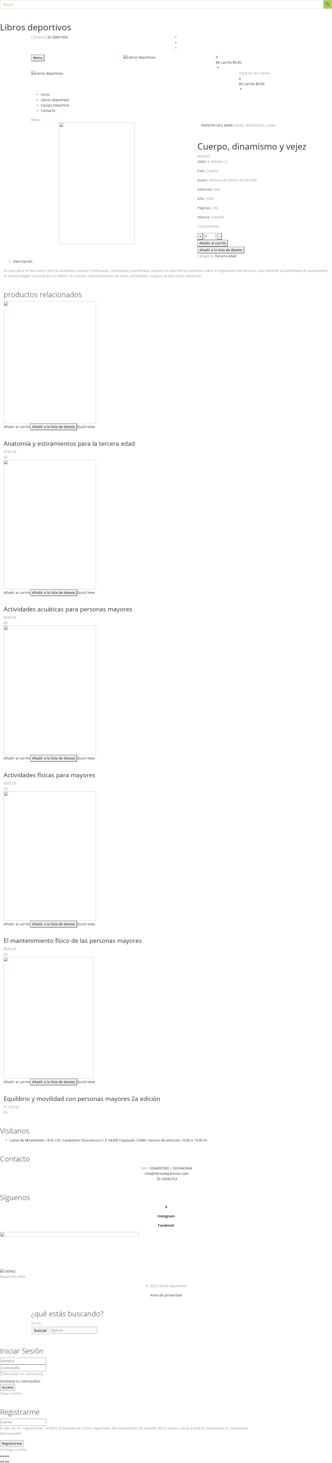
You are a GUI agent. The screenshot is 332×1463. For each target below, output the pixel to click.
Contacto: (38, 37)
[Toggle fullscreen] (7, 1456)
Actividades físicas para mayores (49, 775)
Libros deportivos (35, 27)
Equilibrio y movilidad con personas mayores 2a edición (82, 1098)
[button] (258, 62)
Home (205, 125)
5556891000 (159, 1168)
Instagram (166, 1216)
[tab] (170, 261)
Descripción (23, 261)
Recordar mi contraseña (23, 1374)
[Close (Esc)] (2, 1456)
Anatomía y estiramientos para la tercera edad (69, 443)
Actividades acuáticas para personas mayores (68, 609)
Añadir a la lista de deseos (220, 250)
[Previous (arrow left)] (2, 1461)
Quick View (86, 426)
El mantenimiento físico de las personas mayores (73, 940)
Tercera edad (221, 125)
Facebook (166, 1225)
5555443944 (182, 1168)
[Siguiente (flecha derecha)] (7, 1461)
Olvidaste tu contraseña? (20, 1381)
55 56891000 (57, 37)
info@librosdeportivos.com (166, 1173)
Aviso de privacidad (166, 1295)
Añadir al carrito (212, 243)
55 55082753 (167, 1179)
